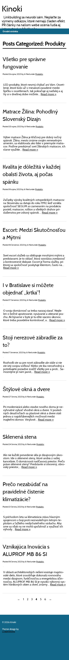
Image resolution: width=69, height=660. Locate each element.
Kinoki (12, 9)
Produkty (39, 74)
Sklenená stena (19, 437)
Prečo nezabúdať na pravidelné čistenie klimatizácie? (25, 492)
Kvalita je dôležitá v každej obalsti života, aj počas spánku (31, 175)
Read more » (48, 94)
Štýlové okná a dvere (26, 389)
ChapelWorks (8, 631)
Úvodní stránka (10, 31)
